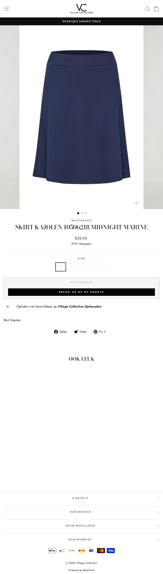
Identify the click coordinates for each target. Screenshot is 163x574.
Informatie (80, 512)
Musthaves (82, 220)
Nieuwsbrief (80, 539)
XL (102, 266)
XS (61, 266)
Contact (80, 498)
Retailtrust (88, 570)
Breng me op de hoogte (81, 292)
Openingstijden (80, 525)
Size (81, 258)
